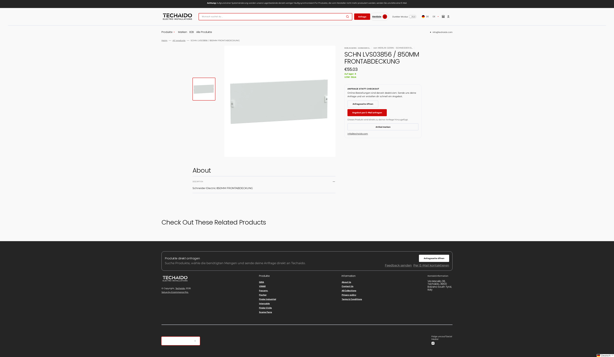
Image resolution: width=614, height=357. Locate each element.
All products (179, 40)
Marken (182, 32)
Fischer (263, 295)
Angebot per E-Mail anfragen (367, 112)
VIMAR (262, 286)
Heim (164, 40)
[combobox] (275, 16)
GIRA (261, 282)
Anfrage (362, 16)
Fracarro (263, 290)
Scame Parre (265, 312)
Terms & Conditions (352, 299)
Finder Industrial (267, 299)
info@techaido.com (443, 32)
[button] (448, 16)
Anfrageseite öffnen (363, 104)
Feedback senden (398, 265)
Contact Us (347, 286)
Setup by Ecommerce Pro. (175, 292)
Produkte (167, 32)
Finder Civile (265, 308)
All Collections (349, 290)
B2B (191, 32)
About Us (346, 282)
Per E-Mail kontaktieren (431, 265)
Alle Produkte (204, 32)
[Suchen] (348, 16)
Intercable (264, 303)
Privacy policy (349, 295)
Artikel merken (383, 127)
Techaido (180, 288)
